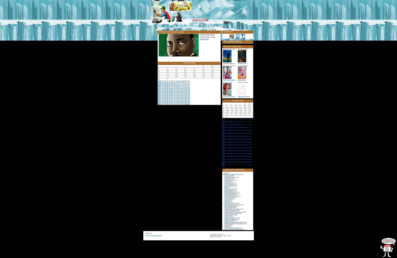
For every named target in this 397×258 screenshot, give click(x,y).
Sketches (227, 225)
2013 (159, 98)
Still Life (226, 226)
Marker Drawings (229, 189)
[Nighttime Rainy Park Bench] (242, 62)
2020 (159, 88)
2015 (159, 95)
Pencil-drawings (229, 197)
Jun (175, 82)
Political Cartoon (229, 220)
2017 (159, 92)
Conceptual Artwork (229, 210)
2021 (159, 87)
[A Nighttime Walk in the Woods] (228, 62)
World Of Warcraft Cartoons (232, 228)
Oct (184, 81)
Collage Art (227, 181)
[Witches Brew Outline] (242, 95)
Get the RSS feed (231, 36)
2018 (159, 91)
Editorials (168, 23)
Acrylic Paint (227, 176)
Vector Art (227, 202)
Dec (189, 84)
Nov (186, 84)
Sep (182, 81)
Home (153, 23)
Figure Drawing (228, 215)
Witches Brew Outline (244, 96)
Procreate (227, 200)
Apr (170, 84)
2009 (159, 104)
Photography (228, 199)
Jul (177, 81)
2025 (159, 81)
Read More (204, 39)
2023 (159, 84)
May (172, 82)
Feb (165, 82)
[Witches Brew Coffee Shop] (228, 78)
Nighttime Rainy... (243, 63)
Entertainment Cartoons (231, 213)
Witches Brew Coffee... (229, 80)
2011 (159, 101)
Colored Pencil (228, 183)
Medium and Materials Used (231, 174)
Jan (162, 82)
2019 (159, 89)
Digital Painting (228, 184)
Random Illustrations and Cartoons (234, 223)
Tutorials (176, 23)
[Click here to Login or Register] (232, 19)
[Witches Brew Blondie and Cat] (242, 78)
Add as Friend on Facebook (243, 36)
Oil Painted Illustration (230, 193)
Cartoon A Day (185, 6)
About (160, 23)
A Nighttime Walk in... (229, 63)
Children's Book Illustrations (232, 209)
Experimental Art (229, 186)
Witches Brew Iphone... (229, 96)
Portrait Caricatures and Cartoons (233, 222)
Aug (179, 81)
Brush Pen (227, 179)
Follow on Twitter (237, 36)
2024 (159, 82)
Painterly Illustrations (230, 219)
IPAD (225, 187)
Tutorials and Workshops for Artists (233, 229)
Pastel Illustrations (229, 194)
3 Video (225, 173)
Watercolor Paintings (230, 203)
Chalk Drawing (228, 180)
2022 (159, 85)
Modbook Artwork (229, 192)
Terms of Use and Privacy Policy (153, 235)
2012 (159, 100)
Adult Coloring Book (230, 206)
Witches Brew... (242, 80)
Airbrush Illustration (229, 177)
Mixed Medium (228, 190)
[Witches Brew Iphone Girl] (228, 95)
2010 (159, 102)
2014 (159, 97)
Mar (167, 82)
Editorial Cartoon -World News (233, 212)
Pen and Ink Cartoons (230, 196)
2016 (159, 94)
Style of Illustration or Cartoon (231, 205)
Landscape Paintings (230, 218)
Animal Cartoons (229, 207)
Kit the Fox (227, 216)
